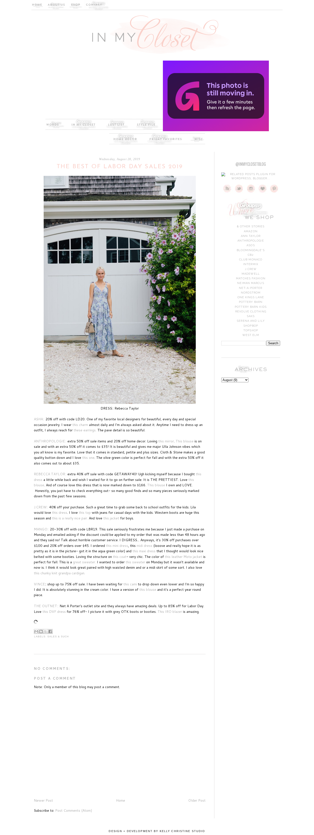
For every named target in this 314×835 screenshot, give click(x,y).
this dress (59, 512)
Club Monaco (250, 259)
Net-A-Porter (250, 288)
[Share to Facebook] (50, 631)
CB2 (250, 255)
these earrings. (85, 430)
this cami (130, 584)
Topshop (250, 330)
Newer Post (43, 800)
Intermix (250, 264)
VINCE (39, 584)
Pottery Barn (250, 302)
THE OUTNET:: (46, 606)
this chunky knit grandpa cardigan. (59, 573)
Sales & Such (58, 636)
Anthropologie (250, 240)
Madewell (251, 273)
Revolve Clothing (250, 311)
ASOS (251, 245)
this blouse (148, 589)
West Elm (250, 335)
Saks (251, 316)
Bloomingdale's (250, 250)
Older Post (197, 800)
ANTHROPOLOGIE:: (50, 441)
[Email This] (36, 631)
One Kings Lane (250, 297)
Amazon (251, 231)
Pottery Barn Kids (251, 306)
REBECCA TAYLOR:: (50, 474)
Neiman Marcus (250, 283)
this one (88, 457)
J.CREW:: (41, 507)
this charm (80, 424)
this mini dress (117, 545)
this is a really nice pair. (70, 518)
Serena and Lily (251, 320)
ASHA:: (39, 419)
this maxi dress (144, 551)
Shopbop (250, 325)
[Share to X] (45, 631)
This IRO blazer (169, 611)
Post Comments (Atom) (73, 810)
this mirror (166, 441)
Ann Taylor (251, 236)
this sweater (136, 562)
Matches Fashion (250, 278)
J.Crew (251, 269)
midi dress (144, 545)
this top (85, 512)
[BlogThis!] (41, 631)
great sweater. (84, 562)
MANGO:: (41, 529)
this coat (119, 556)
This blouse (185, 441)
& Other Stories (251, 226)
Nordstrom (251, 292)
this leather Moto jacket (183, 556)
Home (120, 800)
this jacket (111, 518)
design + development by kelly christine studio (157, 831)
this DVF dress (54, 611)
